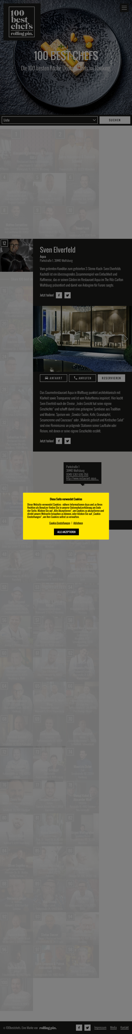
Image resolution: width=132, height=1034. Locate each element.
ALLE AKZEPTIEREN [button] (66, 532)
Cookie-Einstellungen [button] (59, 523)
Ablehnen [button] (78, 523)
